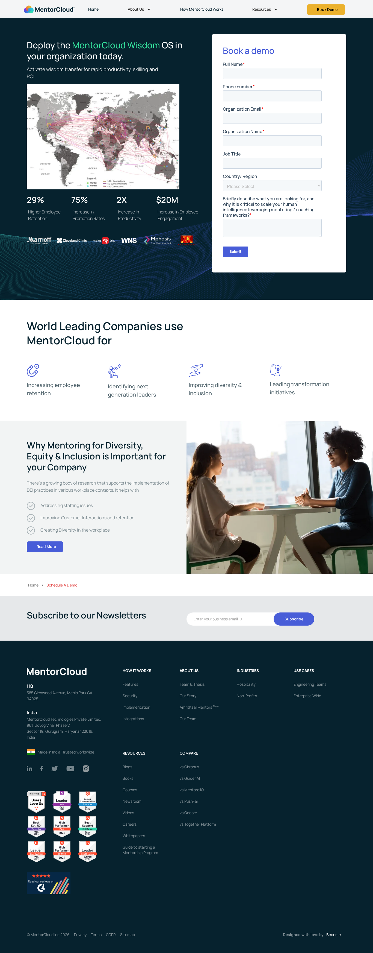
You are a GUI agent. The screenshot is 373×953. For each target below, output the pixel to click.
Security (130, 695)
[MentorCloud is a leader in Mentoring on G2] (62, 826)
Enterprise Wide (307, 695)
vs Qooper (188, 812)
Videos (128, 812)
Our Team (188, 718)
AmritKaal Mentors (199, 707)
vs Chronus (189, 766)
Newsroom (132, 801)
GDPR (111, 935)
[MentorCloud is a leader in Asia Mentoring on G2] (62, 801)
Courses (130, 789)
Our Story (188, 695)
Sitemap (127, 935)
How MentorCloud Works (201, 9)
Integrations (133, 718)
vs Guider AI (190, 778)
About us (189, 670)
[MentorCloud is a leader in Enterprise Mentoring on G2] (87, 801)
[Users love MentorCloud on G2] (36, 801)
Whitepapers (134, 835)
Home (93, 9)
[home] (49, 8)
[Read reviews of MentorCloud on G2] (48, 882)
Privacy (80, 935)
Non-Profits (247, 695)
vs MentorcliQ (192, 789)
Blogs (127, 766)
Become (333, 934)
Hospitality (246, 684)
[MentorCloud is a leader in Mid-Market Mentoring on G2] (87, 826)
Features (130, 684)
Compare (189, 753)
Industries (248, 670)
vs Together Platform (198, 824)
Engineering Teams (310, 684)
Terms (96, 935)
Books (128, 778)
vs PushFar (189, 801)
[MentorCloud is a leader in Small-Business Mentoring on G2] (36, 851)
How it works (137, 670)
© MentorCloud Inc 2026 (48, 935)
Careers (130, 824)
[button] (140, 10)
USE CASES (304, 670)
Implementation (136, 707)
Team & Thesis (192, 684)
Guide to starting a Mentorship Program (140, 849)
